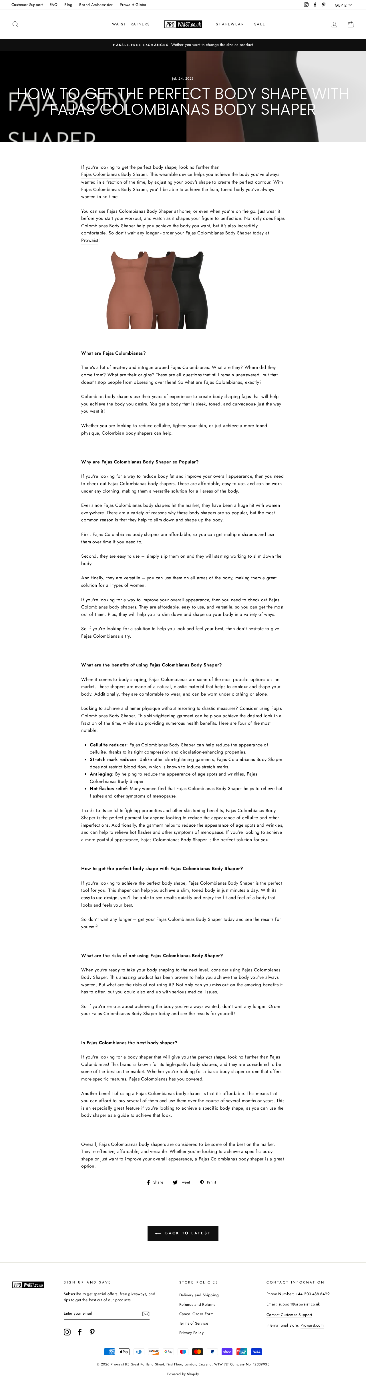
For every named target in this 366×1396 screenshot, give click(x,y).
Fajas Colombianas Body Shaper (114, 174)
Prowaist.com (312, 1325)
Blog (68, 4)
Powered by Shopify (183, 1374)
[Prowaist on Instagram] (67, 1332)
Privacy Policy (191, 1332)
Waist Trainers (131, 24)
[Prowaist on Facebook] (79, 1332)
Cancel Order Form (196, 1314)
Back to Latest (187, 1233)
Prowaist (89, 240)
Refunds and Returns (197, 1304)
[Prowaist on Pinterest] (92, 1332)
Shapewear (230, 24)
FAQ (53, 4)
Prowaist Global (133, 4)
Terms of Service (193, 1323)
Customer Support (27, 4)
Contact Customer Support (289, 1314)
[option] (183, 45)
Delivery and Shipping (199, 1295)
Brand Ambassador (96, 4)
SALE (259, 24)
